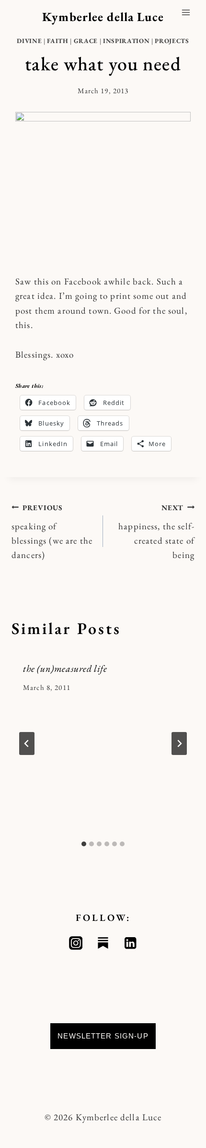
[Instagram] (76, 943)
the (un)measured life (65, 668)
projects (172, 41)
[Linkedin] (130, 943)
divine (29, 41)
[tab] (83, 844)
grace (86, 41)
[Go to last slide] (26, 743)
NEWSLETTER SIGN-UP (103, 1036)
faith (57, 41)
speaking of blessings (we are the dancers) (51, 532)
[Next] (179, 743)
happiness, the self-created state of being (156, 532)
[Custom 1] (103, 943)
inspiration (126, 41)
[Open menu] (186, 12)
